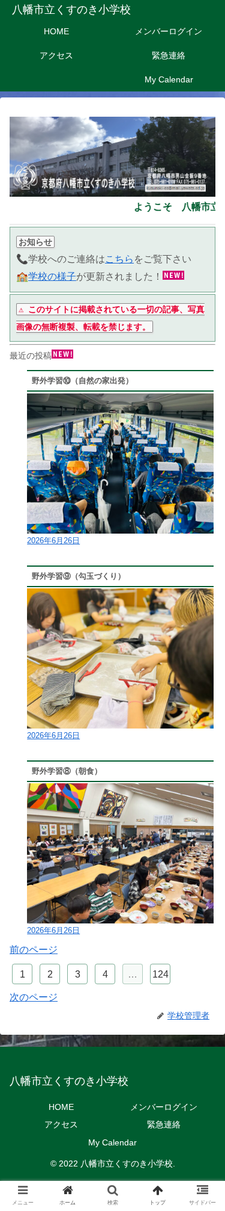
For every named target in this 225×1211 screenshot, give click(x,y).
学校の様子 (52, 276)
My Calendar (112, 1142)
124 (160, 974)
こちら (119, 259)
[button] (201, 1044)
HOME (61, 1107)
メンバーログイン (163, 1107)
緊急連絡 (164, 1124)
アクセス (61, 1124)
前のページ (34, 949)
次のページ (34, 997)
